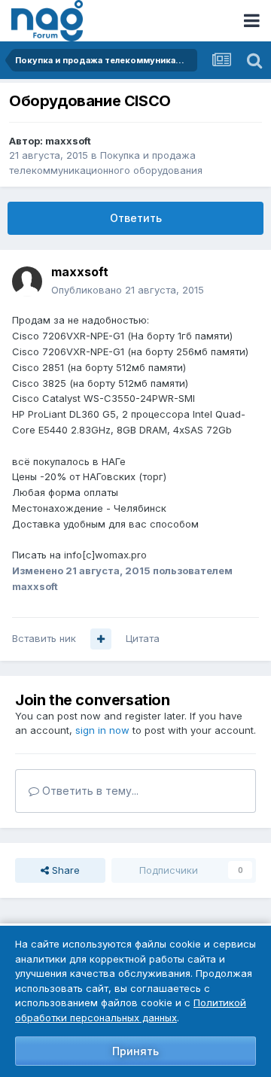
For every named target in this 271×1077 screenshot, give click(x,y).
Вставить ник (44, 638)
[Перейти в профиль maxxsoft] (27, 281)
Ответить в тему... (89, 790)
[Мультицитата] (100, 639)
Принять (135, 1051)
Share (64, 870)
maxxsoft (68, 141)
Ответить (136, 217)
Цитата (143, 638)
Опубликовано (127, 290)
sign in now (102, 730)
